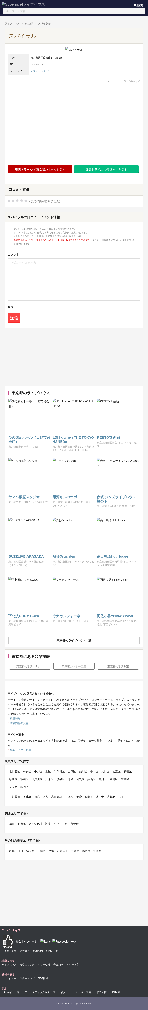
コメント (13, 254)
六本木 (69, 796)
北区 (48, 771)
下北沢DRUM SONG (24, 615)
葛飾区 (114, 779)
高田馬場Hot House (112, 556)
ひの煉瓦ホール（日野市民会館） (29, 439)
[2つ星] (13, 201)
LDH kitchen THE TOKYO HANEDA (73, 439)
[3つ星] (17, 201)
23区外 (24, 787)
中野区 (38, 771)
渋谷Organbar (64, 556)
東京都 (29, 23)
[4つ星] (22, 201)
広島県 (75, 851)
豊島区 (125, 779)
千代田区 (59, 771)
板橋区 (24, 779)
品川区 (83, 771)
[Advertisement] (73, 357)
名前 (10, 307)
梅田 (12, 824)
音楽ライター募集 (20, 750)
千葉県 (41, 851)
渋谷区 (61, 779)
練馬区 (91, 779)
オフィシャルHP (40, 71)
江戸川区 (37, 779)
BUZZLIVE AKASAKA (26, 556)
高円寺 (100, 796)
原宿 (37, 796)
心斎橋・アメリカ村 (30, 824)
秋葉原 (89, 796)
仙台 (20, 851)
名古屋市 (62, 851)
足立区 (13, 787)
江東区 (49, 779)
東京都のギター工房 (74, 666)
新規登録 (138, 5)
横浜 (51, 851)
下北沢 (27, 796)
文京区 (117, 771)
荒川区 (103, 779)
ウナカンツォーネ (66, 615)
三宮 (64, 824)
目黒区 (80, 779)
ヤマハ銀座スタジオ (24, 496)
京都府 (75, 824)
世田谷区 (14, 771)
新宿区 (128, 771)
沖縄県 (97, 851)
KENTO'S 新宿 (108, 437)
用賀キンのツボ (65, 496)
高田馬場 (56, 796)
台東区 (72, 771)
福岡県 (86, 851)
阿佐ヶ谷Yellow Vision (115, 615)
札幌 (12, 851)
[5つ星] (26, 201)
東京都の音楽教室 (118, 666)
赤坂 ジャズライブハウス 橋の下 (116, 499)
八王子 (122, 796)
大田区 (105, 771)
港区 (70, 779)
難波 (47, 824)
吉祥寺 (111, 796)
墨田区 (94, 771)
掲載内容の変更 (19, 723)
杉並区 (13, 779)
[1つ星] (9, 201)
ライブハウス (12, 23)
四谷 (45, 796)
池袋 (79, 796)
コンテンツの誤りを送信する (125, 81)
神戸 (56, 824)
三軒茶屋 (14, 796)
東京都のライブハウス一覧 (74, 640)
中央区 (27, 771)
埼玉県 (30, 851)
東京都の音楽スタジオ (29, 666)
